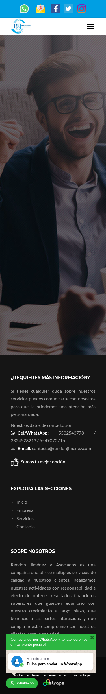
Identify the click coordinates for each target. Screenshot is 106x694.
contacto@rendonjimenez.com (61, 448)
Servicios (25, 518)
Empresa (24, 510)
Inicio (21, 502)
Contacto (25, 526)
